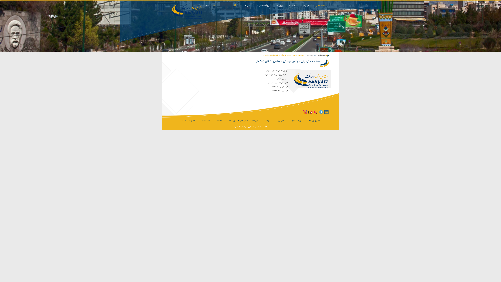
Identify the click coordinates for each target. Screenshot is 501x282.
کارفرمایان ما (280, 120)
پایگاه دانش (264, 5)
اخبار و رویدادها (314, 120)
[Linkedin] (326, 112)
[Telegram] (321, 112)
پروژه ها (279, 5)
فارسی (213, 5)
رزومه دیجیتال (296, 120)
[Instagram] (305, 112)
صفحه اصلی (320, 5)
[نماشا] (310, 112)
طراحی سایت (262, 126)
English (207, 5)
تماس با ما (247, 5)
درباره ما (305, 5)
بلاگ (267, 120)
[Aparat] (316, 112)
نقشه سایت (206, 120)
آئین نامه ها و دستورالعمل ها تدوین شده (243, 120)
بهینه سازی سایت (250, 126)
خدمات (292, 5)
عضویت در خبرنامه (188, 120)
